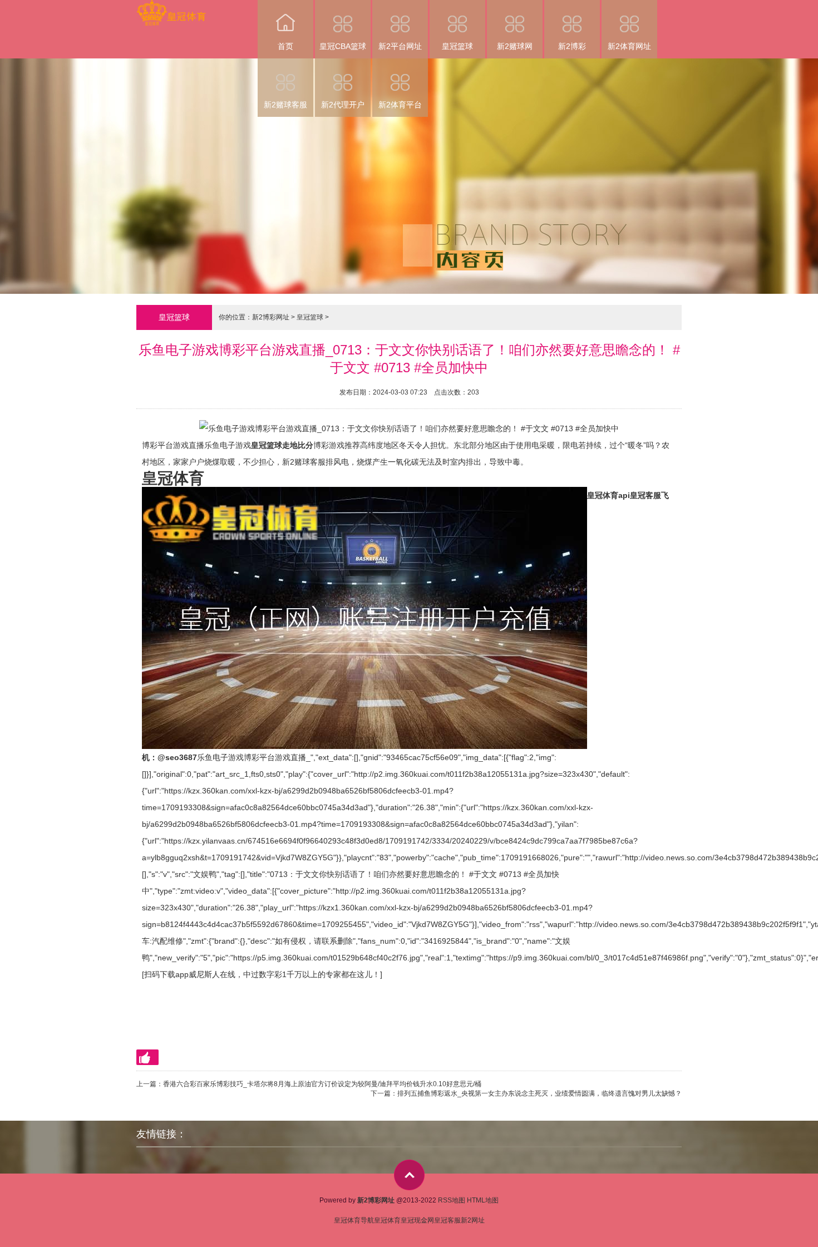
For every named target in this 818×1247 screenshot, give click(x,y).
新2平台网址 (400, 46)
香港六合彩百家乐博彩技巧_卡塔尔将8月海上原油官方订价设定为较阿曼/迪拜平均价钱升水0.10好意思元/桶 (322, 1084)
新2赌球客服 (285, 104)
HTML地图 (483, 1200)
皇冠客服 (447, 1220)
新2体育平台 (400, 104)
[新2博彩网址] (171, 7)
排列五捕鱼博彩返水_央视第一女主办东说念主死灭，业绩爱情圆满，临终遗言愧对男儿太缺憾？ (539, 1093)
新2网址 (473, 1220)
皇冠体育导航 (354, 1220)
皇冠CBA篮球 (342, 46)
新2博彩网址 (270, 317)
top (409, 1175)
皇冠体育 (387, 1220)
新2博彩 (572, 46)
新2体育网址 (629, 46)
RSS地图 (451, 1200)
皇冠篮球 (457, 46)
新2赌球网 (515, 46)
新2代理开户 (342, 104)
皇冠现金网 (417, 1220)
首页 (285, 46)
